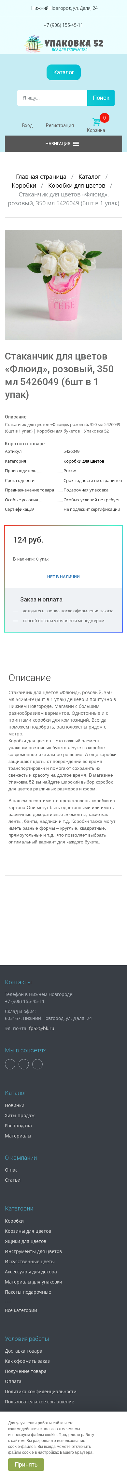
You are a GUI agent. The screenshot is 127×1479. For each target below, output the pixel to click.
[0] (96, 122)
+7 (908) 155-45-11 (63, 25)
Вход (27, 125)
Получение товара (26, 1371)
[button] (116, 236)
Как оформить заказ (27, 1361)
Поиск (100, 97)
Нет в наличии (63, 577)
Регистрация (60, 125)
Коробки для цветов (77, 185)
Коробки (25, 185)
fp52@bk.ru (41, 1028)
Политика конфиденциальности (41, 1391)
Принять (26, 1464)
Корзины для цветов (28, 1231)
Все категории (21, 1310)
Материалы (18, 1136)
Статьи (13, 1180)
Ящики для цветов (25, 1241)
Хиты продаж (20, 1115)
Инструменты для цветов (33, 1251)
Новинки (14, 1105)
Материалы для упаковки (33, 1282)
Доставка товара (23, 1351)
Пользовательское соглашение (39, 1401)
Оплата (13, 1381)
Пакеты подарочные (28, 1292)
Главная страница (42, 176)
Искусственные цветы (30, 1261)
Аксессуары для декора (31, 1271)
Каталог (63, 72)
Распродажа (18, 1125)
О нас (11, 1170)
